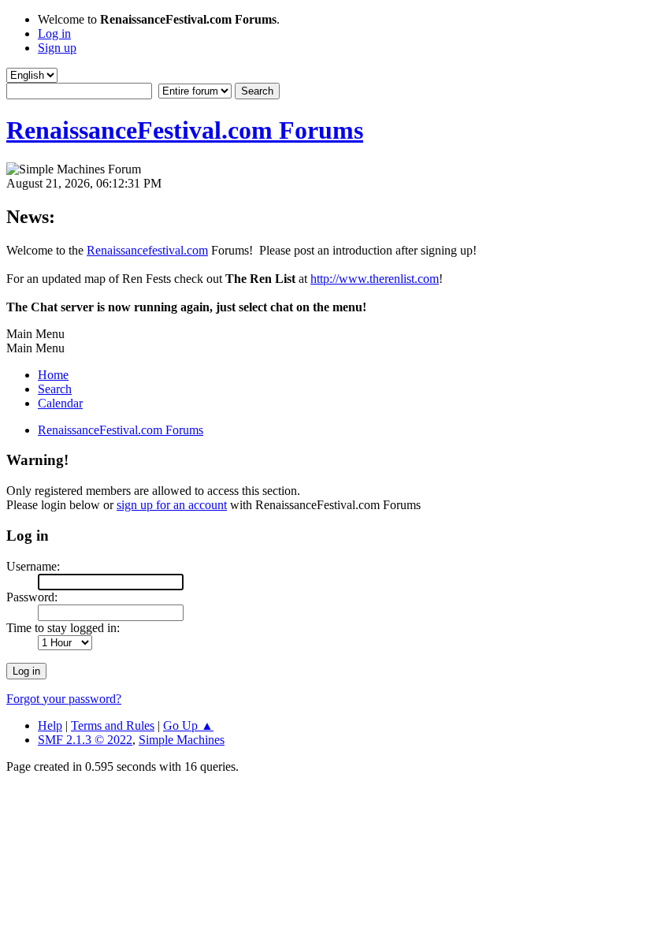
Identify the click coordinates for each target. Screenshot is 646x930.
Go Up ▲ (188, 725)
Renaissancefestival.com (147, 250)
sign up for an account (172, 505)
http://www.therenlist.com (374, 278)
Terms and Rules (112, 725)
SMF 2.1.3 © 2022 (85, 739)
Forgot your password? (63, 698)
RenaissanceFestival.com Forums (184, 130)
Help (50, 725)
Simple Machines (182, 739)
